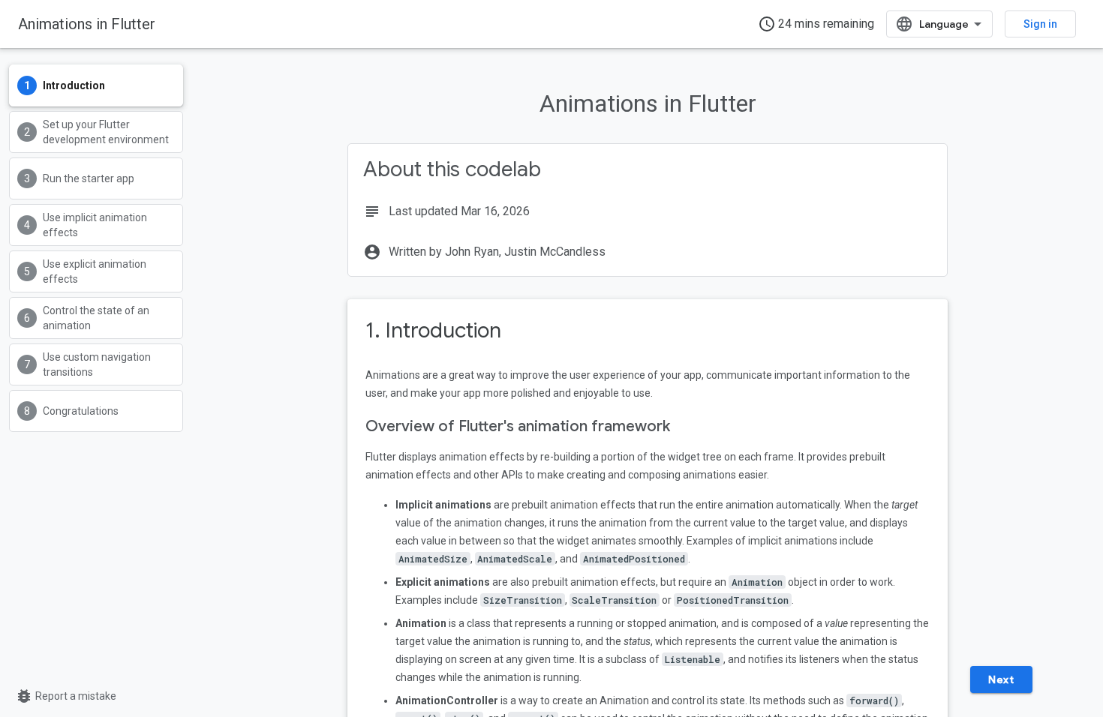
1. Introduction (433, 330)
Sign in (1040, 24)
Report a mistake (65, 696)
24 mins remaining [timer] (816, 24)
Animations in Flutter (86, 24)
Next (1001, 679)
